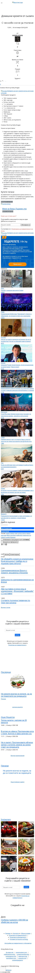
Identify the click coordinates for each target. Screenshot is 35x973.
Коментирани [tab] (14, 554)
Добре (17, 635)
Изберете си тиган (7, 202)
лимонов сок (27, 535)
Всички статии (5, 607)
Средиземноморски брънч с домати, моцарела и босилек (14, 571)
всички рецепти (17, 707)
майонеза (19, 535)
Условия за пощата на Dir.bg (19, 939)
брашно (12, 537)
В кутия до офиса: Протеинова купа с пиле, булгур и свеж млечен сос (17, 732)
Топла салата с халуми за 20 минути (14, 721)
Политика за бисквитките (18, 937)
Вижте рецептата (7, 211)
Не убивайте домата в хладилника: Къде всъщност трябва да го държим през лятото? (17, 561)
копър (20, 533)
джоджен (13, 535)
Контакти (16, 933)
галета (3, 537)
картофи (3, 535)
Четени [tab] (6, 554)
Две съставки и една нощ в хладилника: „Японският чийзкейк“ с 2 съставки (17, 591)
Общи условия (25, 933)
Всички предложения (17, 756)
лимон (28, 533)
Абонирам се (25, 225)
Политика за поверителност (17, 645)
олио (16, 533)
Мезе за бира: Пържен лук (14, 208)
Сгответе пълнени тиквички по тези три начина (15, 601)
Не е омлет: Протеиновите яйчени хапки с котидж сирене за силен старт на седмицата (17, 744)
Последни (6, 672)
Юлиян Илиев (17, 35)
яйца (8, 535)
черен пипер (10, 533)
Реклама (8, 933)
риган (24, 533)
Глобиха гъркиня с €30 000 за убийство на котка (14, 920)
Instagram (6, 819)
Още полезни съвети (17, 782)
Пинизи (3, 699)
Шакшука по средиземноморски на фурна (17, 580)
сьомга (7, 537)
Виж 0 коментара (6, 528)
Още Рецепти (8, 717)
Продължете (17, 264)
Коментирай (5, 531)
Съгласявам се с (17, 230)
